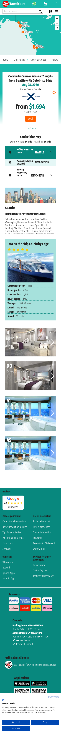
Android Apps (9, 578)
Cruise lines (19, 59)
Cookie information (42, 532)
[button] (52, 342)
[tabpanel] (30, 211)
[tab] (30, 152)
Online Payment (40, 570)
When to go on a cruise (14, 537)
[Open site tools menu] (56, 4)
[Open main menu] (56, 11)
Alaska (55, 59)
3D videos (7, 548)
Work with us (39, 548)
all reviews (13, 507)
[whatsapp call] (34, 4)
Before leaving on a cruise (15, 526)
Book (30, 118)
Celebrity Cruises (38, 59)
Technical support (41, 521)
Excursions (8, 543)
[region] (30, 35)
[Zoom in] (57, 18)
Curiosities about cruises (14, 521)
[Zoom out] (57, 23)
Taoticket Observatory (43, 576)
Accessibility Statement (44, 543)
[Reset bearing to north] (57, 27)
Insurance (37, 537)
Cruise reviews (39, 565)
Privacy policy (53, 697)
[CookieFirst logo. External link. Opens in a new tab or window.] (3, 700)
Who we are (8, 562)
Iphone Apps (9, 573)
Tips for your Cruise (12, 532)
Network (6, 567)
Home (5, 59)
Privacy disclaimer (41, 526)
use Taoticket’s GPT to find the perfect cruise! (35, 664)
